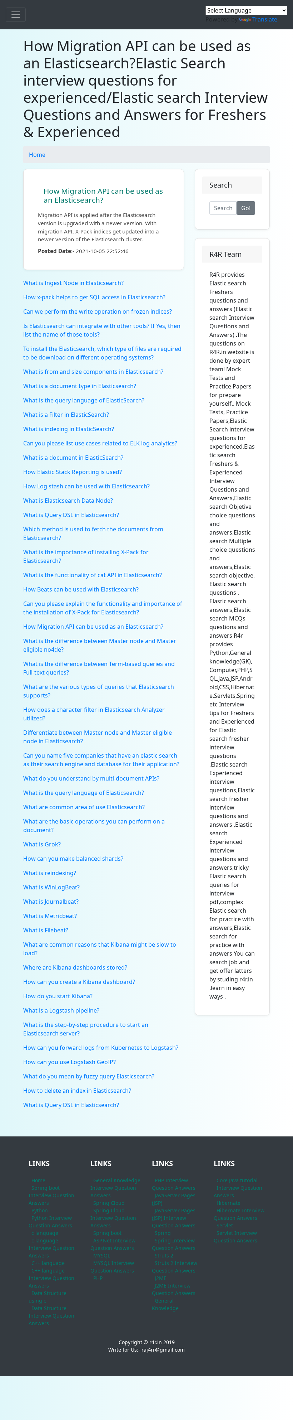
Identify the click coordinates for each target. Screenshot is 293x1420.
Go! (245, 208)
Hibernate (228, 1202)
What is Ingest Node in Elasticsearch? (73, 283)
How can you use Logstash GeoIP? (69, 1062)
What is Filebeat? (45, 930)
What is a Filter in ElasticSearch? (66, 415)
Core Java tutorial (237, 1180)
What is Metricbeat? (50, 916)
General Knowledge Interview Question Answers (115, 1188)
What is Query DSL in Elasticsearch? (71, 515)
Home (37, 155)
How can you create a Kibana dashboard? (79, 982)
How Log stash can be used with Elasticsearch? (86, 486)
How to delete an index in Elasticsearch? (77, 1091)
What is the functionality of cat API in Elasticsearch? (92, 575)
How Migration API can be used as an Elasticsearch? (103, 195)
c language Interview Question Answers (51, 1248)
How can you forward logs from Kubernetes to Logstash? (100, 1048)
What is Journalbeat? (51, 901)
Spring (163, 1233)
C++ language (48, 1263)
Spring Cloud (109, 1202)
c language (44, 1233)
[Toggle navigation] (16, 15)
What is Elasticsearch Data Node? (68, 500)
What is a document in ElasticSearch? (73, 458)
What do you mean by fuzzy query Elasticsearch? (88, 1076)
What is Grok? (42, 844)
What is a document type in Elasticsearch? (79, 386)
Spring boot (107, 1233)
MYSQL (101, 1255)
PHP (98, 1278)
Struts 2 (164, 1255)
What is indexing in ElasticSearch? (68, 429)
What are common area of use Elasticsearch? (84, 807)
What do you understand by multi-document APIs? (91, 778)
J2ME (161, 1278)
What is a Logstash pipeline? (61, 1010)
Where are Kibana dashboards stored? (75, 967)
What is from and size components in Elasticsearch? (93, 372)
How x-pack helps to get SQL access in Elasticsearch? (94, 297)
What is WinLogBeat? (51, 887)
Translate (264, 19)
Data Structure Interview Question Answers (51, 1316)
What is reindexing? (49, 873)
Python (39, 1210)
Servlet (225, 1225)
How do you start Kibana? (58, 996)
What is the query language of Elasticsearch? (83, 793)
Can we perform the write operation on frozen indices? (97, 311)
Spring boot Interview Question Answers (51, 1195)
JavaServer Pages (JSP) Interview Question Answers (173, 1218)
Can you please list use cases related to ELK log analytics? (100, 443)
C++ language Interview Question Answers (51, 1278)
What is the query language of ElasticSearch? (83, 400)
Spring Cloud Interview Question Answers (113, 1218)
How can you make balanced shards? (73, 859)
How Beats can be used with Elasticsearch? (81, 589)
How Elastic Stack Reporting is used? (72, 472)
